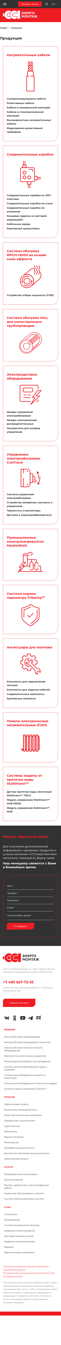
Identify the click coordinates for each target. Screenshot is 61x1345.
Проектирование (13, 1179)
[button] (5, 4)
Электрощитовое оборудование (22, 376)
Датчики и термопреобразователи (29, 515)
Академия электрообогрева (19, 1241)
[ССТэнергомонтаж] (20, 18)
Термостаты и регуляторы (24, 510)
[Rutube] (38, 1017)
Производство (12, 1219)
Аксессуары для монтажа (29, 647)
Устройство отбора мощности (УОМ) (30, 295)
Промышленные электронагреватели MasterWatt (25, 542)
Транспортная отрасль (16, 1158)
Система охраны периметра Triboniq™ (26, 596)
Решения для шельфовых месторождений (27, 1061)
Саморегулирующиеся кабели (26, 98)
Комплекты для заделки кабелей (28, 689)
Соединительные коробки (30, 154)
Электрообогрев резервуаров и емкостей (27, 1042)
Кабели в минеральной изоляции (28, 107)
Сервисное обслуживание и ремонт (24, 1193)
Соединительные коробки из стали (30, 203)
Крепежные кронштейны (23, 228)
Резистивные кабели (20, 103)
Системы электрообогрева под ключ (24, 1199)
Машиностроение (14, 1137)
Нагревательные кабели (28, 55)
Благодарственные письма (18, 1236)
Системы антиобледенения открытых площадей (30, 1083)
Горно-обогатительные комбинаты (23, 1115)
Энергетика (10, 1131)
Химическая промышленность (20, 1109)
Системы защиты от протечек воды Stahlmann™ (24, 780)
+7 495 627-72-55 (18, 982)
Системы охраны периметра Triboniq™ (25, 1089)
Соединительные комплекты (25, 694)
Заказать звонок (30, 4)
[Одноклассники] (14, 1018)
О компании (10, 1214)
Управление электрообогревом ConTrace (23, 458)
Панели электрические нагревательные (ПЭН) (27, 723)
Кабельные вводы (18, 224)
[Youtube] (22, 1018)
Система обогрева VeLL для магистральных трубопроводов (27, 322)
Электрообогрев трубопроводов (22, 1037)
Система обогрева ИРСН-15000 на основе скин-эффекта (26, 255)
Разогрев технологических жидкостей (25, 1056)
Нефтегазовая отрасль (16, 1104)
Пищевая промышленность (19, 1148)
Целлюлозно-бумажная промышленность (26, 1153)
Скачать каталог (19, 1002)
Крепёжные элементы (21, 698)
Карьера (8, 1247)
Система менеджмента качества (21, 1225)
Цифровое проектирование (19, 1230)
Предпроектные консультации (21, 1174)
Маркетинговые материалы (19, 1252)
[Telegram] (30, 1018)
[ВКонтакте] (6, 1018)
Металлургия (11, 1142)
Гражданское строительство (19, 1120)
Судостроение (12, 1126)
